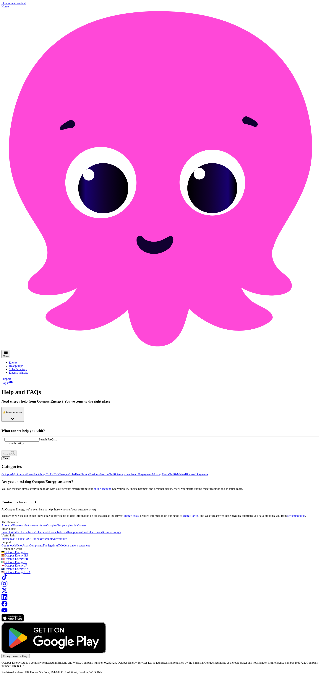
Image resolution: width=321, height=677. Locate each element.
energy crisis (131, 515)
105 (9, 448)
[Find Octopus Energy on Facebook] (4, 605)
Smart (30, 474)
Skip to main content (13, 3)
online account (102, 488)
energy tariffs (190, 515)
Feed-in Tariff (108, 474)
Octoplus (6, 474)
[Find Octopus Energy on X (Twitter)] (4, 592)
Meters (181, 474)
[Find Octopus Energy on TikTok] (4, 578)
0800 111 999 (64, 434)
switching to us (296, 515)
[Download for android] (53, 652)
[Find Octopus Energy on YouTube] (4, 612)
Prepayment (124, 474)
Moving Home (160, 474)
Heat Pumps (82, 474)
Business (94, 474)
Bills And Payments (196, 474)
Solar (72, 474)
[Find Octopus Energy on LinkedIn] (4, 598)
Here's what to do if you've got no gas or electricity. (31, 455)
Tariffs (173, 474)
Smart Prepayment (141, 474)
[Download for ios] (12, 620)
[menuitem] (13, 362)
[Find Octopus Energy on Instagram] (4, 585)
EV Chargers (61, 474)
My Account (19, 474)
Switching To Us (44, 474)
